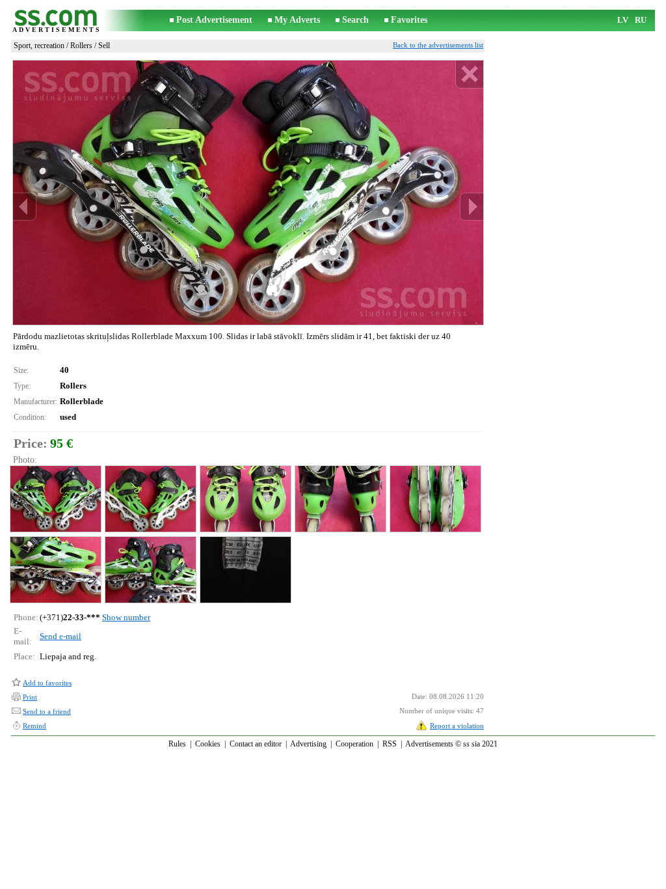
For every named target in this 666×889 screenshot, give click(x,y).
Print (30, 697)
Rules (177, 743)
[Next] (471, 207)
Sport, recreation (39, 45)
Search (355, 20)
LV (622, 20)
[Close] (469, 75)
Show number (126, 617)
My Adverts (297, 20)
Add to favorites (47, 683)
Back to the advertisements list (438, 45)
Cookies (207, 743)
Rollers (81, 45)
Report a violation (457, 726)
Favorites (409, 20)
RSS (389, 743)
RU (640, 20)
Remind (34, 726)
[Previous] (24, 207)
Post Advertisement (214, 20)
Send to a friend (47, 711)
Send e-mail (60, 636)
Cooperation (354, 743)
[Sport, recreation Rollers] (55, 498)
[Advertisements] (56, 20)
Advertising (308, 743)
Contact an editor (256, 743)
